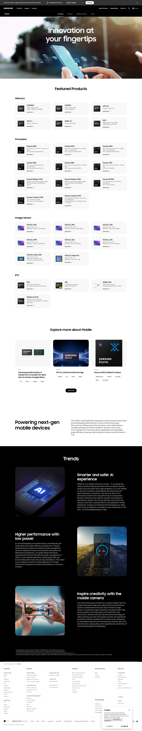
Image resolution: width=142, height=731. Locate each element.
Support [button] (26, 8)
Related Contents (82, 14)
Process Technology (77, 675)
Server (5, 705)
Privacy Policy (116, 719)
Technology (118, 376)
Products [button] (19, 8)
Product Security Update (33, 681)
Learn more (30, 112)
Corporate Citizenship (100, 710)
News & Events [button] (103, 8)
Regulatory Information (33, 679)
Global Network (53, 681)
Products (70, 14)
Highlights (97, 704)
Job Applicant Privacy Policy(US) (81, 721)
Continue (89, 3)
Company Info (121, 673)
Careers (120, 701)
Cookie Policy (107, 720)
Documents (29, 702)
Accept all (124, 726)
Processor (109, 376)
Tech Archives (75, 688)
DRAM (5, 675)
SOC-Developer (53, 687)
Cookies (43, 721)
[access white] (8, 721)
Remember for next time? (56, 2)
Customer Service (31, 677)
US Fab (74, 690)
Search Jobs (121, 703)
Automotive (7, 707)
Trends (92, 14)
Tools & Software (31, 700)
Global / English (71, 3)
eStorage (35, 381)
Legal (38, 721)
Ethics (119, 686)
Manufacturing (76, 683)
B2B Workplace (53, 685)
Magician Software (31, 709)
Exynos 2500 (105, 380)
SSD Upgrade (30, 711)
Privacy (32, 721)
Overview (60, 14)
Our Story (120, 675)
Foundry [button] (34, 8)
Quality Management (32, 675)
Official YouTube (137, 721)
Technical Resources (32, 687)
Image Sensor (7, 688)
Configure (109, 726)
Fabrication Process (32, 690)
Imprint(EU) (58, 721)
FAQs (28, 704)
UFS (21, 381)
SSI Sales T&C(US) (67, 721)
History (119, 681)
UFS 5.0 (27, 381)
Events (96, 675)
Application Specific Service (79, 686)
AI (4, 702)
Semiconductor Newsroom (124, 688)
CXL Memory (7, 681)
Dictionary (29, 692)
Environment (98, 706)
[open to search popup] (129, 8)
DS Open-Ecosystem (54, 675)
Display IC (6, 690)
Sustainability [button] (114, 8)
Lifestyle (6, 713)
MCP (5, 683)
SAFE (74, 679)
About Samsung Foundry (78, 673)
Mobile (42, 381)
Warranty (29, 706)
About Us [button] (123, 8)
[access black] (5, 721)
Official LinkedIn (133, 721)
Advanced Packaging (77, 677)
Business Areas (121, 677)
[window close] (129, 710)
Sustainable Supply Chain (101, 712)
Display (6, 696)
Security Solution (8, 692)
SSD (5, 677)
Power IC (6, 694)
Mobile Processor (99, 376)
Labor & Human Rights (100, 708)
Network (6, 709)
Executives (120, 679)
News (96, 673)
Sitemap (93, 721)
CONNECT (74, 692)
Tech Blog (97, 677)
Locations (120, 697)
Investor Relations (122, 683)
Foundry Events (76, 681)
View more (71, 390)
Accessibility (50, 721)
